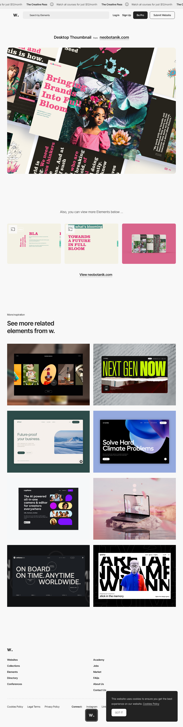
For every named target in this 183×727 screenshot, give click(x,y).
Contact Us (99, 690)
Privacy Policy (52, 706)
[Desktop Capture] (48, 442)
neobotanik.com (114, 37)
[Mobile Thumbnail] (149, 244)
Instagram (91, 706)
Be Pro (140, 15)
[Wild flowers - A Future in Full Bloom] (91, 244)
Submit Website (162, 15)
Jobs (96, 665)
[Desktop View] (134, 442)
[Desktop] (48, 375)
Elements (12, 671)
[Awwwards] (16, 15)
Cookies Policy (15, 706)
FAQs (96, 677)
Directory (12, 677)
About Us (98, 683)
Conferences (14, 683)
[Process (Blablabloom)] (34, 244)
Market (97, 671)
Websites (12, 659)
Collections (13, 665)
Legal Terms (33, 706)
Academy (98, 659)
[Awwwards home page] (91, 715)
